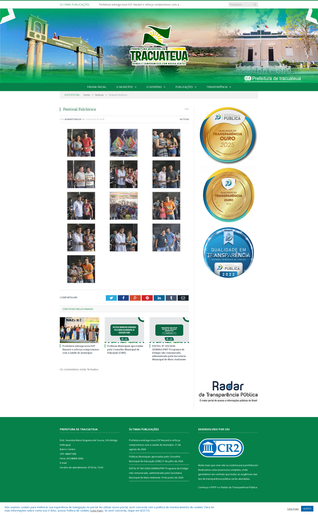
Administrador (73, 119)
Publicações (184, 87)
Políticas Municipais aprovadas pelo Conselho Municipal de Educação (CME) (141, 4)
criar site (220, 465)
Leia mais (96, 510)
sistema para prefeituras (243, 465)
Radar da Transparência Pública (239, 487)
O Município (124, 87)
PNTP (214, 487)
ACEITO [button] (307, 508)
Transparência (216, 87)
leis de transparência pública (214, 478)
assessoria (223, 469)
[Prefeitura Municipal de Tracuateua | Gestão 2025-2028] (159, 49)
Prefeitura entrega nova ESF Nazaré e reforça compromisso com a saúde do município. (80, 349)
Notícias (184, 119)
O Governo (154, 87)
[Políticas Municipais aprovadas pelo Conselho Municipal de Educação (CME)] (124, 330)
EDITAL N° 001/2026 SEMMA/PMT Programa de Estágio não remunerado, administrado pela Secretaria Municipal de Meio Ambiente (169, 352)
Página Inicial (96, 87)
